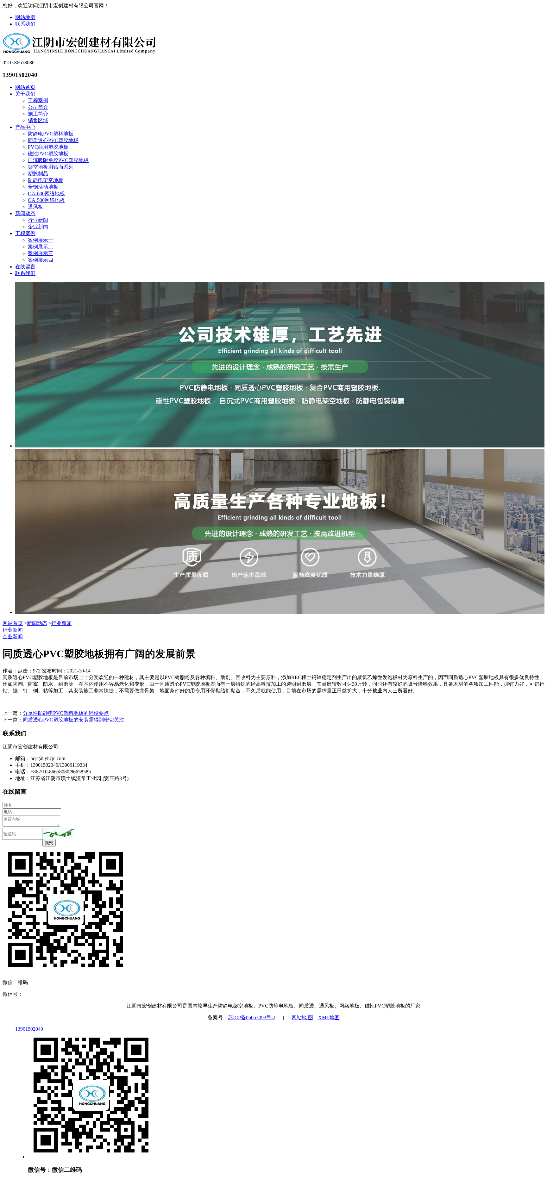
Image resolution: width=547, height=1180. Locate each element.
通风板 (35, 206)
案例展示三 (40, 253)
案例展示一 (40, 240)
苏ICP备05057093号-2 (251, 1017)
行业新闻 (38, 220)
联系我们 (25, 24)
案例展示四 (40, 260)
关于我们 (25, 94)
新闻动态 (25, 213)
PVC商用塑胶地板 (48, 147)
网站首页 (25, 87)
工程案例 (38, 100)
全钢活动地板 (43, 187)
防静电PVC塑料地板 (50, 133)
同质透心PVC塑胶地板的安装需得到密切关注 (73, 719)
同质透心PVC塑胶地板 (53, 140)
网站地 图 (302, 1017)
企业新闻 (38, 226)
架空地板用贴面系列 (50, 167)
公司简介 (38, 107)
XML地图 (329, 1017)
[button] (58, 833)
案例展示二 (40, 246)
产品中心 (25, 127)
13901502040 (29, 1029)
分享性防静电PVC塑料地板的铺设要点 (66, 713)
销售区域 (38, 120)
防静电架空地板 (45, 180)
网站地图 (25, 17)
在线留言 (25, 266)
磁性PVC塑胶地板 (48, 153)
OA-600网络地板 (46, 193)
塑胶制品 (38, 173)
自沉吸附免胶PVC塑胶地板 (58, 160)
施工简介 (38, 113)
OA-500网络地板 (46, 200)
